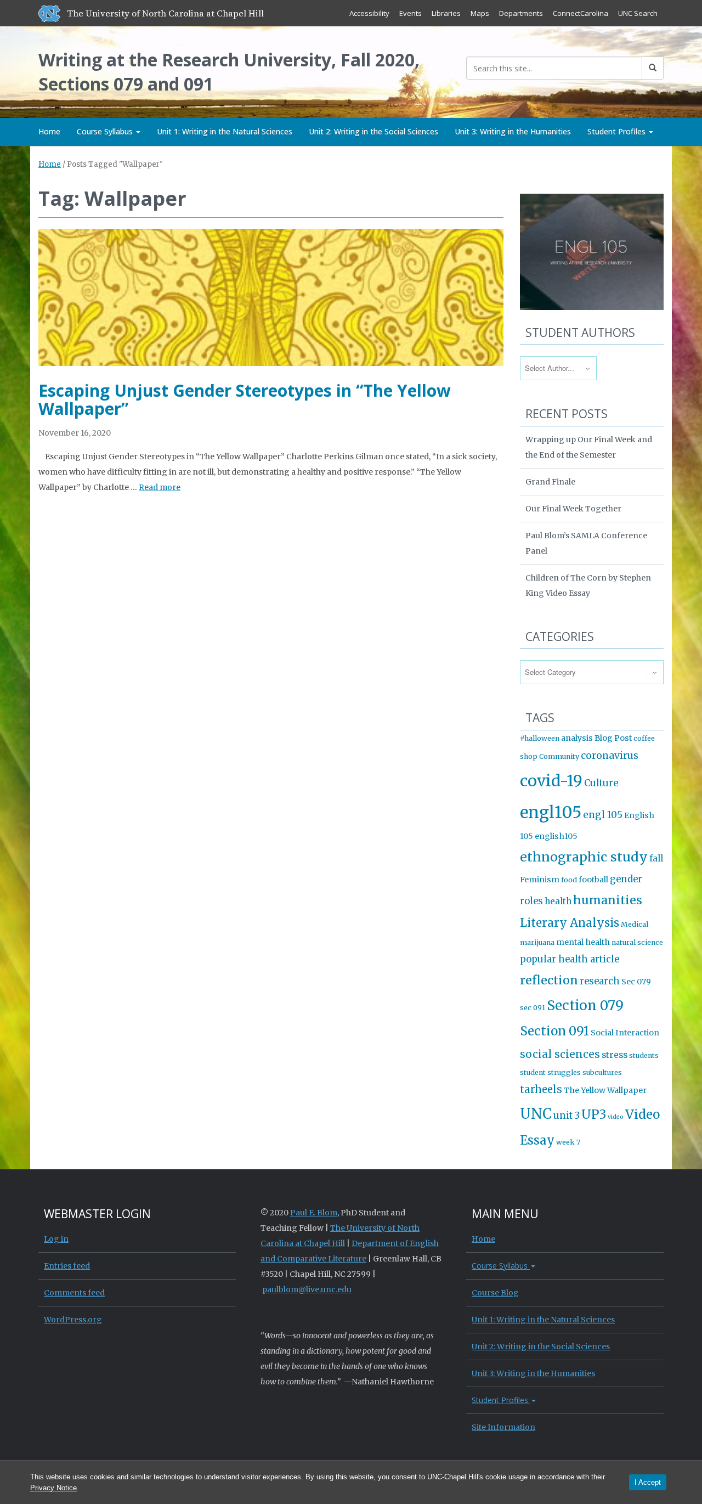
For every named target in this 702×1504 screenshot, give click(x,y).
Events (410, 13)
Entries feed (67, 1266)
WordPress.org (73, 1320)
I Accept (648, 1482)
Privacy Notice (53, 1488)
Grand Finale (550, 482)
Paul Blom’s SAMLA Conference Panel (586, 543)
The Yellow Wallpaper (605, 1090)
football (593, 880)
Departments (521, 13)
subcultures (602, 1072)
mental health (583, 942)
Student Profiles (617, 131)
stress (614, 1055)
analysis (577, 738)
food (569, 880)
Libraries (446, 13)
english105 (556, 836)
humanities (607, 900)
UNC (536, 1114)
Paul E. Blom (313, 1213)
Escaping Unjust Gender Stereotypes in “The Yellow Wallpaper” (244, 399)
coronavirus (609, 756)
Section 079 (585, 1005)
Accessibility (369, 13)
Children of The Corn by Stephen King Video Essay (588, 585)
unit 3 (566, 1116)
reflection (549, 980)
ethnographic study (584, 857)
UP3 (593, 1114)
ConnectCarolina (580, 13)
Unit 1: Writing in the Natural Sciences (224, 131)
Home (49, 131)
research (600, 981)
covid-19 (551, 781)
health (558, 901)
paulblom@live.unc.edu (307, 1289)
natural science (637, 942)
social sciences (560, 1054)
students (644, 1055)
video (616, 1116)
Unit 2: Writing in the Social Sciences (373, 131)
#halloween (539, 738)
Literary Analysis (569, 923)
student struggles (550, 1072)
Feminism (539, 880)
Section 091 (554, 1031)
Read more (159, 487)
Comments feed (74, 1293)
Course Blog (495, 1293)
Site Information (503, 1427)
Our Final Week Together (573, 509)
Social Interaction (625, 1033)
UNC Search (638, 13)
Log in (56, 1239)
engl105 (550, 812)
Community (559, 756)
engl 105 (602, 815)
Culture (601, 783)
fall (656, 858)
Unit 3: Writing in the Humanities (513, 131)
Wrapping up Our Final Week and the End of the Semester (588, 447)
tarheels (541, 1089)
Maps (480, 13)
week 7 (568, 1142)
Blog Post (613, 738)
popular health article (569, 959)
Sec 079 (636, 982)
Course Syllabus (106, 131)
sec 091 (532, 1008)
